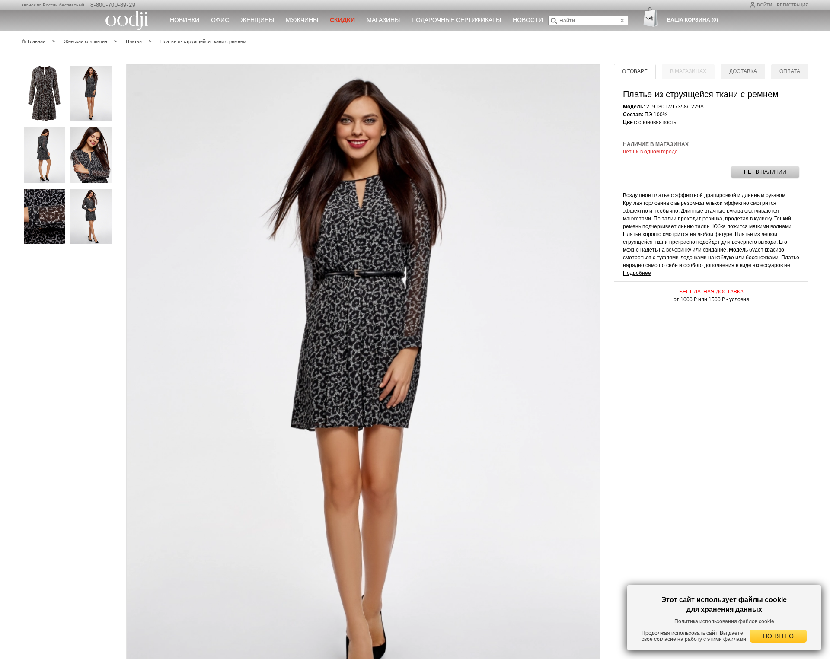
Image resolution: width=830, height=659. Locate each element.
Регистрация (792, 5)
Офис (220, 19)
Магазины (383, 19)
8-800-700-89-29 (112, 5)
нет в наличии (765, 172)
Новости (528, 19)
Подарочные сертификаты (456, 19)
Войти (764, 5)
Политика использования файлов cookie (724, 621)
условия (739, 299)
